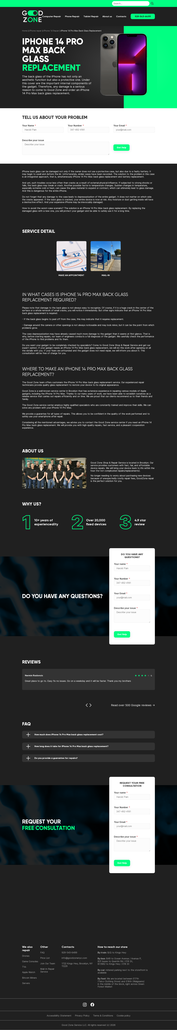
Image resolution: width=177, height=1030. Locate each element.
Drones (25, 955)
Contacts (121, 16)
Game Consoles (30, 961)
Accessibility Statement (59, 1015)
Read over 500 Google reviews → (133, 705)
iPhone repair (35, 31)
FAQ (42, 952)
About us (107, 16)
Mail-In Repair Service (47, 970)
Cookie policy (123, 1015)
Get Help (121, 147)
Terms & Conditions (103, 1015)
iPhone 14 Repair (51, 31)
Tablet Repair (91, 16)
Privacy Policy (82, 1015)
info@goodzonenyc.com (74, 958)
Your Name (28, 125)
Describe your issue (33, 140)
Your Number (75, 125)
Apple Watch (28, 972)
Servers (26, 983)
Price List (45, 958)
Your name (120, 564)
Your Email (119, 125)
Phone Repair (72, 16)
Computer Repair (51, 16)
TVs (24, 966)
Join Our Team (47, 963)
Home (25, 31)
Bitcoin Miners (29, 977)
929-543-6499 (143, 16)
